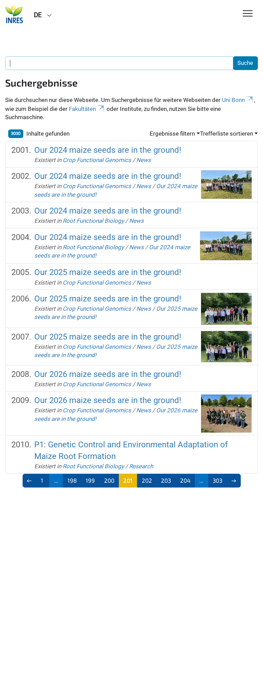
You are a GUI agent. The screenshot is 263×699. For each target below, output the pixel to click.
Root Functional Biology (93, 220)
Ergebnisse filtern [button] (172, 133)
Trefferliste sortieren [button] (226, 133)
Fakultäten (82, 108)
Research (141, 466)
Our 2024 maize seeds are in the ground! (107, 150)
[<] (30, 481)
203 (166, 480)
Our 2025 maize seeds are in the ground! (107, 272)
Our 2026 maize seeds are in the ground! (107, 374)
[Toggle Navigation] (248, 14)
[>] (234, 481)
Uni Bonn (233, 99)
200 (109, 480)
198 (72, 480)
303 (217, 480)
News (143, 160)
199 (90, 480)
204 (185, 480)
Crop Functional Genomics (97, 160)
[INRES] (14, 14)
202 (147, 480)
